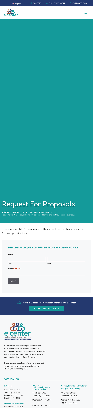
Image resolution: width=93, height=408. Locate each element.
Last (49, 263)
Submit (13, 281)
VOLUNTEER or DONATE (46, 308)
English (18, 3)
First (10, 263)
